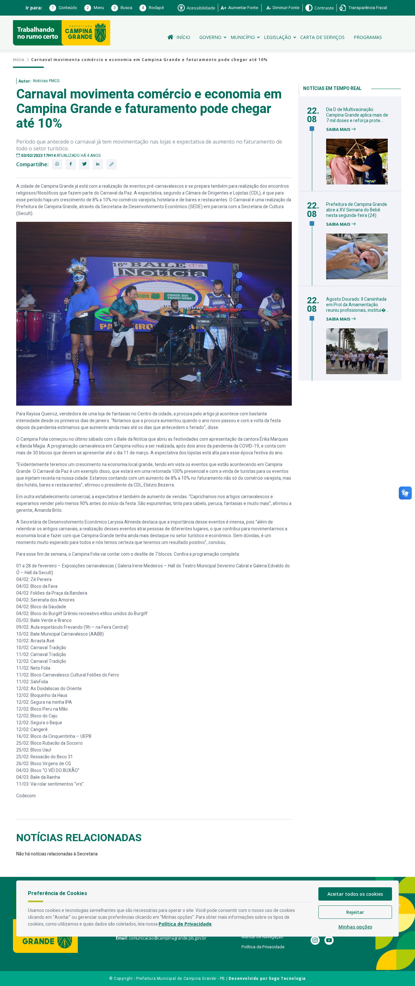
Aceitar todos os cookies (355, 894)
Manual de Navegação (262, 937)
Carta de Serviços (322, 37)
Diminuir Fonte (286, 8)
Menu (95, 8)
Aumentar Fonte (243, 8)
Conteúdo (64, 8)
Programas (368, 37)
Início (183, 37)
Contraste (324, 8)
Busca (122, 8)
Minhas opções (355, 927)
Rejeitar (355, 912)
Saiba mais (338, 129)
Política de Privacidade (263, 947)
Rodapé (153, 8)
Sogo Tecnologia (287, 978)
